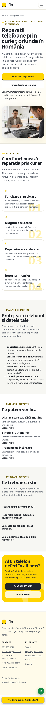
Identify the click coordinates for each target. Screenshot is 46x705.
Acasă (4, 16)
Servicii (28, 647)
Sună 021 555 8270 (23, 586)
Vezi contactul (23, 594)
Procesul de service (33, 655)
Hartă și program (9, 667)
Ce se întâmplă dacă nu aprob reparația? (19, 538)
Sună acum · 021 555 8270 (25, 699)
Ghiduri (28, 664)
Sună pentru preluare (23, 76)
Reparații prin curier (34, 651)
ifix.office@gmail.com (11, 651)
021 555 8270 (8, 647)
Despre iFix (30, 659)
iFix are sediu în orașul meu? (18, 506)
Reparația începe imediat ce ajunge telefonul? (18, 516)
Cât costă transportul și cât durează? (17, 527)
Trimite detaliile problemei (23, 85)
